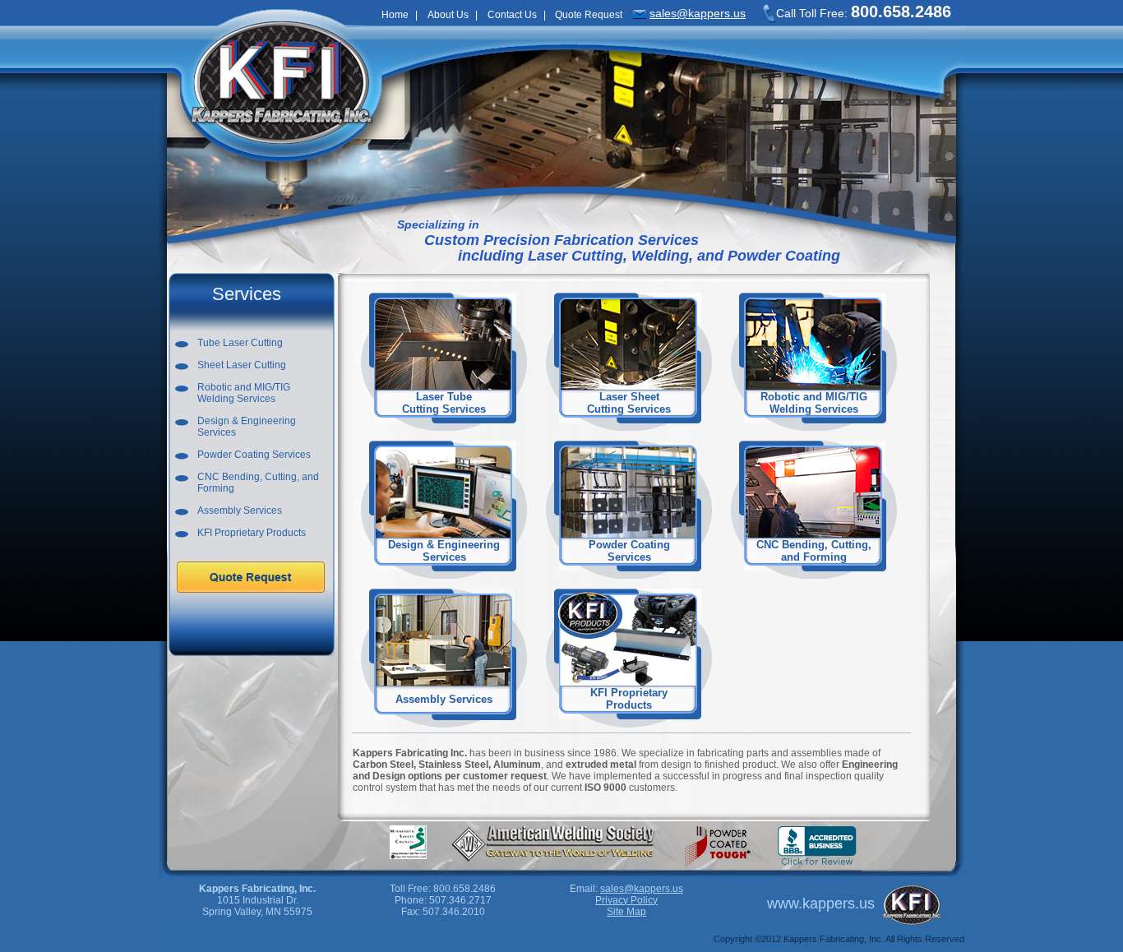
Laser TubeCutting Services (444, 403)
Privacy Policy (626, 900)
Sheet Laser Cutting (241, 365)
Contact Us (512, 15)
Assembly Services (239, 510)
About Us (448, 15)
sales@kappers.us (697, 13)
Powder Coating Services (254, 454)
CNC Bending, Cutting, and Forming (258, 482)
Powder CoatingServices (629, 550)
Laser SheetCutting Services (629, 403)
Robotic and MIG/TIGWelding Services (243, 392)
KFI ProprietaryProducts (629, 698)
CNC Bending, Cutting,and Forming (813, 550)
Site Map (626, 911)
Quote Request (588, 15)
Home (395, 15)
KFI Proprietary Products (251, 532)
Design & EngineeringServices (246, 426)
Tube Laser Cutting (240, 343)
